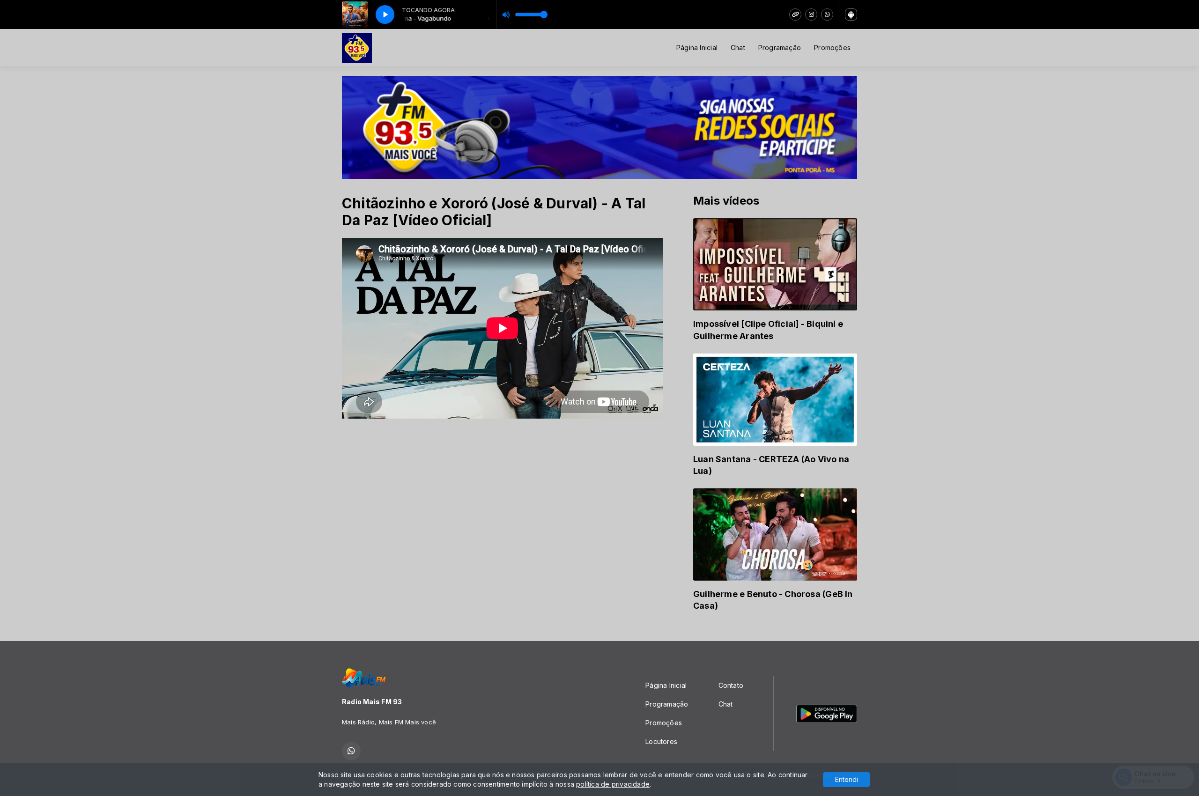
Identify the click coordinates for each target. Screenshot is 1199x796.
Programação (779, 48)
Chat (738, 48)
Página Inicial (697, 48)
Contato (730, 685)
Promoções (832, 48)
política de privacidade (613, 784)
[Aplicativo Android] (851, 14)
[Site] (795, 14)
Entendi (846, 779)
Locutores (661, 741)
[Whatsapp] (827, 14)
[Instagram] (811, 14)
